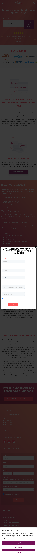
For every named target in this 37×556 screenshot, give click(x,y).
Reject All (18, 552)
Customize (18, 547)
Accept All (18, 543)
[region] (18, 541)
